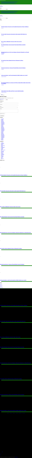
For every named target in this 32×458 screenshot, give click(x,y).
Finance (2, 281)
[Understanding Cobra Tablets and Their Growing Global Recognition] (3, 89)
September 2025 (2, 124)
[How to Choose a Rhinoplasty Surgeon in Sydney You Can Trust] (3, 40)
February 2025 (2, 127)
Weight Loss (2, 158)
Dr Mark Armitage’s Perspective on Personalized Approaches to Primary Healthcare (9, 1)
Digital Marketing (3, 145)
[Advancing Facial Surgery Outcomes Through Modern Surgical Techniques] (3, 66)
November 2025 (2, 123)
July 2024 (2, 131)
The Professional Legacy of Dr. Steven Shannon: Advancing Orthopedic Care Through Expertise (15, 232)
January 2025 (2, 128)
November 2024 (2, 129)
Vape (1, 157)
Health (2, 149)
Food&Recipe (2, 147)
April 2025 (2, 126)
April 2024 (2, 133)
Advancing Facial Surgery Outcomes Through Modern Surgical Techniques (13, 67)
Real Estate (2, 153)
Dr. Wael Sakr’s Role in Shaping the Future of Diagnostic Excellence (12, 60)
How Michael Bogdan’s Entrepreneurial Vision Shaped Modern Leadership (8, 3)
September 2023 (2, 137)
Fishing (2, 146)
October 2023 (2, 136)
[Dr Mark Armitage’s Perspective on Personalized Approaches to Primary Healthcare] (3, 25)
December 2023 (2, 135)
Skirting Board (2, 154)
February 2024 (2, 134)
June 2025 (2, 125)
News (1, 152)
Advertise (1, 286)
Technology (2, 156)
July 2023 (2, 138)
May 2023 (2, 139)
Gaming (2, 148)
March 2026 (2, 121)
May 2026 (2, 120)
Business (2, 144)
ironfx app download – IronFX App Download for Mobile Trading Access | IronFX (14, 75)
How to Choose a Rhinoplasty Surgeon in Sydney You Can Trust (7, 2)
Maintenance (2, 151)
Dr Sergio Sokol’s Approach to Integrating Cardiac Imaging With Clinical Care (14, 34)
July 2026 (2, 119)
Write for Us (1, 285)
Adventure (2, 142)
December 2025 (2, 122)
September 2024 (2, 130)
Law (1, 150)
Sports (1, 155)
